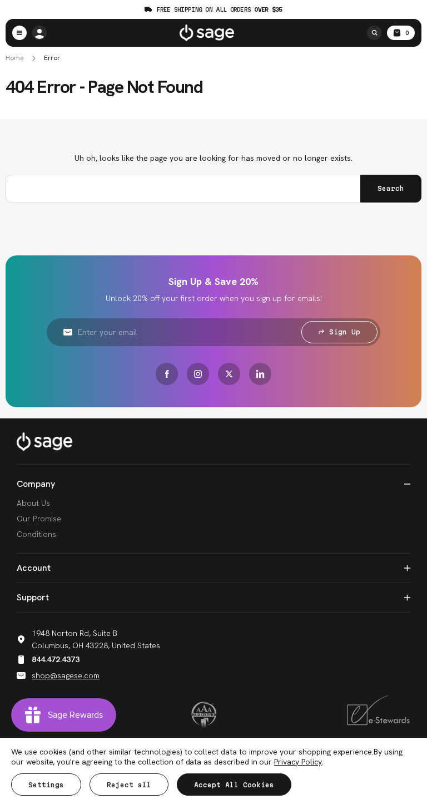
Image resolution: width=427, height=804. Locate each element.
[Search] (374, 33)
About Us (33, 503)
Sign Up (344, 332)
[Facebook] (167, 374)
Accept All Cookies (234, 784)
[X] (229, 374)
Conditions (36, 534)
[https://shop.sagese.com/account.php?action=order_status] (39, 33)
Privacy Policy (297, 762)
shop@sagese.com (66, 675)
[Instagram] (198, 374)
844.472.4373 (56, 659)
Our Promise (39, 519)
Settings (46, 784)
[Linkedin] (260, 374)
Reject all (129, 784)
